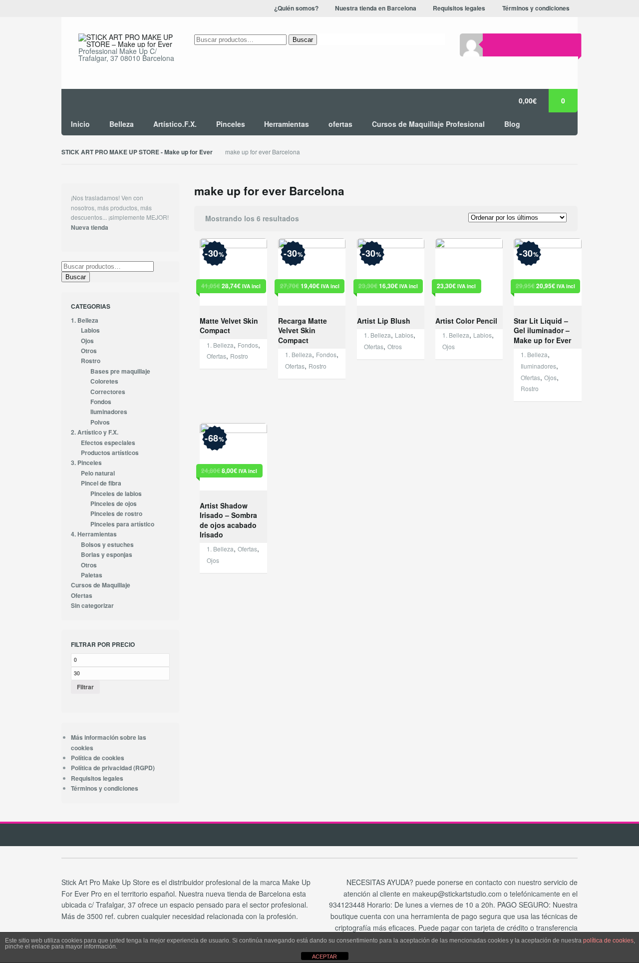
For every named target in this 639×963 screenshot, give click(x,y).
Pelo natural (98, 473)
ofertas (340, 124)
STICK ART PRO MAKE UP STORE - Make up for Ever (137, 152)
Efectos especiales (108, 443)
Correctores (107, 392)
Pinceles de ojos (113, 503)
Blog (512, 124)
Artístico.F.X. (175, 124)
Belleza (121, 124)
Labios (404, 335)
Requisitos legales (97, 778)
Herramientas (286, 124)
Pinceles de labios (116, 493)
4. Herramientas (94, 534)
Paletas (91, 575)
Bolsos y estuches (107, 544)
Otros (394, 346)
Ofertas (216, 356)
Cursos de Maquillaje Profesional (428, 124)
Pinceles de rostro (116, 513)
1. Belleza (220, 345)
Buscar (303, 39)
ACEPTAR (324, 957)
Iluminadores (538, 366)
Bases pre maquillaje (120, 371)
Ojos (448, 346)
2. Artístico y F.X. (94, 432)
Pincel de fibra (101, 483)
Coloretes (104, 381)
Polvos (100, 422)
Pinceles (230, 124)
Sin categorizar (92, 605)
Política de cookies (97, 758)
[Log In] (494, 44)
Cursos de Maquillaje (100, 585)
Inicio (80, 124)
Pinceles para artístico (122, 524)
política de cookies (608, 940)
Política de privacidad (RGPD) (113, 768)
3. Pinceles (86, 463)
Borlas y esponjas (106, 554)
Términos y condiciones (104, 788)
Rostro (239, 356)
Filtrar (85, 686)
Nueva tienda (89, 227)
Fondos (248, 345)
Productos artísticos (110, 453)
